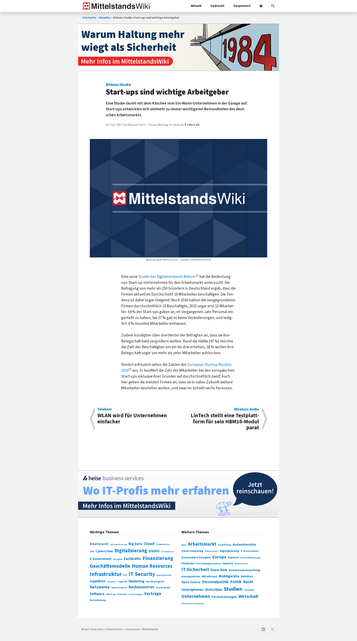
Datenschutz (211, 551)
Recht (248, 582)
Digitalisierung (131, 550)
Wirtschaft (248, 596)
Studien (233, 589)
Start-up (111, 594)
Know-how (219, 570)
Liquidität (97, 581)
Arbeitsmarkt (202, 544)
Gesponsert (242, 6)
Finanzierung (158, 558)
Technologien (135, 594)
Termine (249, 590)
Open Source (119, 587)
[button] (273, 6)
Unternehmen (195, 596)
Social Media (163, 587)
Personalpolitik (215, 582)
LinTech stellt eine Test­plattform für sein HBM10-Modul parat (225, 419)
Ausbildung (224, 545)
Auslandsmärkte (244, 544)
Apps (183, 544)
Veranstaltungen (224, 596)
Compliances (163, 544)
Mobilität (247, 576)
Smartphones (192, 589)
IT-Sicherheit (195, 569)
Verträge (152, 594)
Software (97, 594)
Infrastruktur (106, 574)
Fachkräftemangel (250, 557)
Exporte (233, 557)
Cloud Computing (192, 551)
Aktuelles (105, 18)
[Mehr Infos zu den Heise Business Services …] (178, 494)
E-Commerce (167, 551)
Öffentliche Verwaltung (192, 603)
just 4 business (94, 629)
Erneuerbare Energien (196, 557)
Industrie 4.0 (241, 563)
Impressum (132, 629)
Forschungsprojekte (208, 563)
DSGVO (154, 551)
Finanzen (187, 563)
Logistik (122, 581)
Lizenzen (111, 581)
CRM (92, 551)
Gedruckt (217, 6)
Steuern (122, 594)
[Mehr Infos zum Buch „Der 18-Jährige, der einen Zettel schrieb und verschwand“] (178, 47)
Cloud (149, 544)
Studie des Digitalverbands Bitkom (167, 276)
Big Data (135, 544)
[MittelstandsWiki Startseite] (115, 6)
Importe (228, 563)
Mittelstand (209, 576)
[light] (261, 6)
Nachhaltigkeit (155, 582)
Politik (236, 582)
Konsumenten (164, 575)
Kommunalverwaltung (244, 570)
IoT (125, 575)
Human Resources (152, 566)
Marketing (136, 581)
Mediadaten (150, 629)
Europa (219, 557)
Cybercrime (104, 551)
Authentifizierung (118, 544)
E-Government (101, 559)
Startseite (89, 18)
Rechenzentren (141, 587)
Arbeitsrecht (99, 544)
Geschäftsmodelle (110, 566)
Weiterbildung (98, 600)
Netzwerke (100, 587)
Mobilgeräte (229, 576)
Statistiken (213, 589)
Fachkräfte (132, 558)
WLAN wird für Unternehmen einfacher (132, 416)
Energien (117, 559)
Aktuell (196, 6)
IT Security (142, 574)
